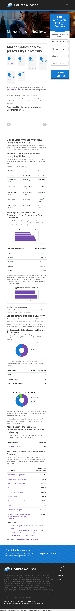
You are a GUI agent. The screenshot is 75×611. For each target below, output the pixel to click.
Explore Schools (48, 553)
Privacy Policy (19, 601)
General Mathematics (14, 446)
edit (24, 110)
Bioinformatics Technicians (16, 492)
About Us (7, 601)
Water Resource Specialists (16, 475)
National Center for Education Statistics (23, 535)
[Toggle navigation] (67, 5)
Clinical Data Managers (15, 510)
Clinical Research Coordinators (17, 501)
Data (12, 601)
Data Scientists (12, 505)
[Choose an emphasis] (60, 56)
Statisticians (11, 488)
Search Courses (61, 74)
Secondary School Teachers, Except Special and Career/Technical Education (19, 516)
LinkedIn (60, 575)
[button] (9, 124)
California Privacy (30, 601)
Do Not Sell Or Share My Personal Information (18, 603)
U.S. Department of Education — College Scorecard (27, 530)
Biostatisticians (12, 496)
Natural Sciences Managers (16, 483)
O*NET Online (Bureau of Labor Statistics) (24, 533)
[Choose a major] (60, 49)
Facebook (60, 571)
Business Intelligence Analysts (17, 479)
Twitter (59, 580)
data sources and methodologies (27, 539)
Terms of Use (38, 603)
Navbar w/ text (22, 5)
